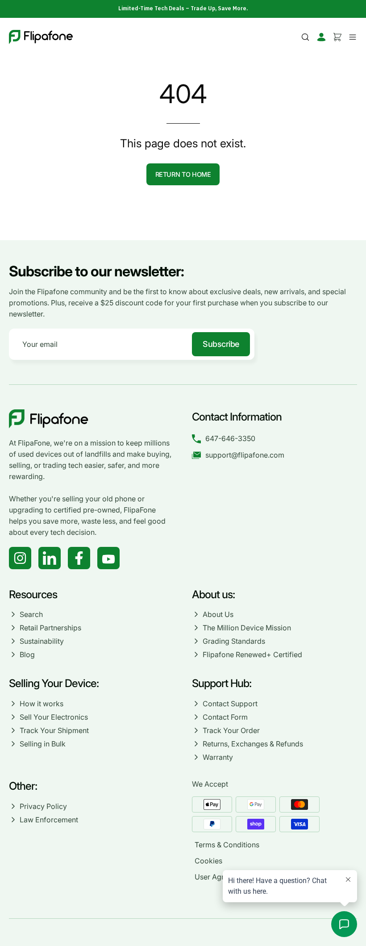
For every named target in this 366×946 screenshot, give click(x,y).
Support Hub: (223, 683)
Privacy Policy (43, 806)
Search (31, 614)
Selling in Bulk (43, 743)
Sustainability (42, 641)
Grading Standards (234, 641)
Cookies (208, 860)
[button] (305, 37)
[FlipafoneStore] (41, 37)
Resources (33, 594)
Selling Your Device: (54, 683)
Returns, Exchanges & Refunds (253, 743)
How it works (41, 703)
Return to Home (183, 174)
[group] (183, 8)
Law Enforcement (49, 819)
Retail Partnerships (50, 627)
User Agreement (222, 876)
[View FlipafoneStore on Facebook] (79, 558)
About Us (218, 614)
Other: (23, 785)
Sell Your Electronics (54, 717)
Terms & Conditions (227, 844)
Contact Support (230, 703)
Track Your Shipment (54, 730)
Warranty (218, 757)
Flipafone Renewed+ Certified (252, 654)
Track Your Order (231, 730)
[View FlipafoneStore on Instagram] (20, 558)
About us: (213, 594)
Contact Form (225, 717)
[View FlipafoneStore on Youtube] (108, 558)
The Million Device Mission (247, 627)
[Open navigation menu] (351, 37)
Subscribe (221, 344)
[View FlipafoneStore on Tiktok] (49, 558)
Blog (27, 654)
